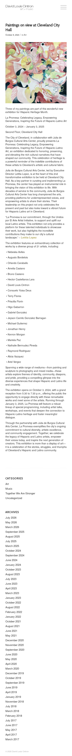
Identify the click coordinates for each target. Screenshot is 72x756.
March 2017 (12, 739)
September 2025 (14, 531)
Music (8, 488)
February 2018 (13, 715)
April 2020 (11, 664)
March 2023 (12, 593)
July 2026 (10, 517)
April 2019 (11, 692)
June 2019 (11, 687)
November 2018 (14, 701)
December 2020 (14, 640)
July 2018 (10, 706)
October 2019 (13, 678)
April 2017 (11, 734)
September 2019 (14, 682)
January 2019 (13, 697)
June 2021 (11, 631)
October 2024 (13, 550)
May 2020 (11, 659)
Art (25, 34)
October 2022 (13, 602)
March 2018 (12, 711)
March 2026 (12, 527)
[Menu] (62, 7)
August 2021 (12, 626)
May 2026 (11, 522)
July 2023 (10, 579)
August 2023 (12, 574)
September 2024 (14, 555)
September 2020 (14, 649)
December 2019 (14, 673)
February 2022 (13, 612)
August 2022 (12, 607)
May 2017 (11, 730)
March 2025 (12, 546)
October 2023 (13, 569)
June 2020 (11, 654)
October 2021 (13, 621)
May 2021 (11, 635)
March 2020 (12, 668)
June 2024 (11, 560)
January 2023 (13, 597)
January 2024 (13, 564)
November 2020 (14, 645)
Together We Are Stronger (20, 493)
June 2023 (11, 583)
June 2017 (11, 725)
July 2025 (10, 541)
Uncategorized (13, 498)
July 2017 (10, 720)
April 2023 (11, 588)
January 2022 (13, 616)
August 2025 (12, 536)
